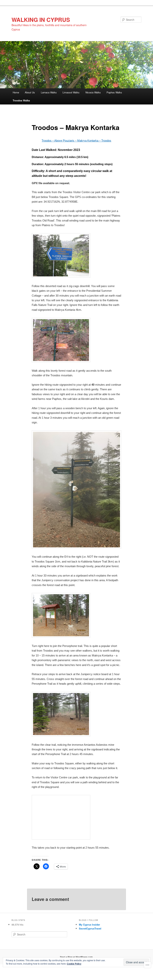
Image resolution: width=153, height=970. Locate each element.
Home (16, 92)
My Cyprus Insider (89, 924)
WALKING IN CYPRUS (41, 20)
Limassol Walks (71, 92)
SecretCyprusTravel (90, 928)
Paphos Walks (114, 92)
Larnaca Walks (49, 92)
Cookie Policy (74, 963)
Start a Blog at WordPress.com (76, 957)
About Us (30, 92)
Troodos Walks (21, 100)
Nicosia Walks (93, 92)
